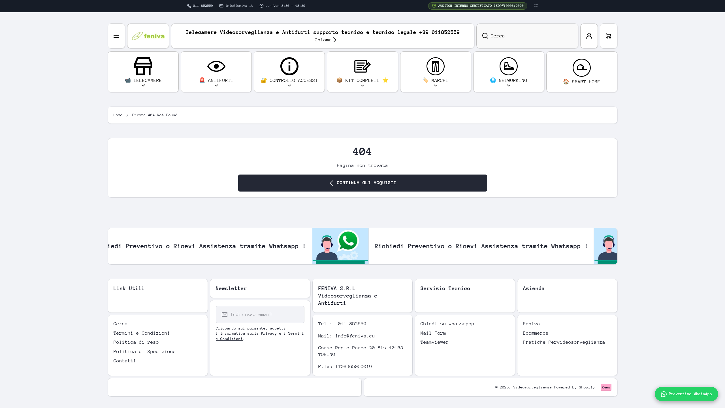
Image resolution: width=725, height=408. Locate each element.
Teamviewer (435, 342)
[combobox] (527, 36)
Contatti (125, 361)
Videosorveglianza (532, 387)
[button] (608, 36)
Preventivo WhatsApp (690, 394)
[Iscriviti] (296, 314)
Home (118, 115)
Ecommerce (536, 333)
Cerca (121, 323)
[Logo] (148, 36)
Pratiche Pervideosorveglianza (564, 342)
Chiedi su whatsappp (447, 323)
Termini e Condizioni (142, 333)
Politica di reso (136, 342)
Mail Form (433, 333)
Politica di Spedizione (145, 351)
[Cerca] (482, 36)
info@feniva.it (239, 6)
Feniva (531, 323)
